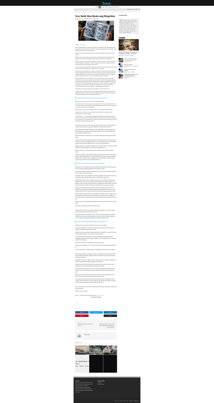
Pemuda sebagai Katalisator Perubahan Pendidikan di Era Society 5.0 (131, 75)
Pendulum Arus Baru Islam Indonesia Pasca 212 (85, 324)
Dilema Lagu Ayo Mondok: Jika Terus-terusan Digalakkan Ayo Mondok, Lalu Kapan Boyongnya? (106, 325)
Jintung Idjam (78, 18)
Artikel (126, 55)
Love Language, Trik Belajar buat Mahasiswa (130, 70)
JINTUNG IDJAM (100, 295)
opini (131, 66)
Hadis (77, 308)
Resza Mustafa (121, 55)
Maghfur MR (127, 66)
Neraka (80, 308)
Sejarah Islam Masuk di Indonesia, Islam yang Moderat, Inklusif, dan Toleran (129, 53)
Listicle (107, 7)
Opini (110, 7)
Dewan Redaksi (101, 384)
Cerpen (102, 7)
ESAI (79, 295)
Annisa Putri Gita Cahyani (129, 60)
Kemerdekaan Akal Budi (128, 64)
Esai (100, 7)
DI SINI (129, 32)
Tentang (99, 382)
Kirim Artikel (115, 7)
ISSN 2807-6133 (130, 9)
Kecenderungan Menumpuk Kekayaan (130, 58)
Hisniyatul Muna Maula (128, 76)
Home (97, 7)
